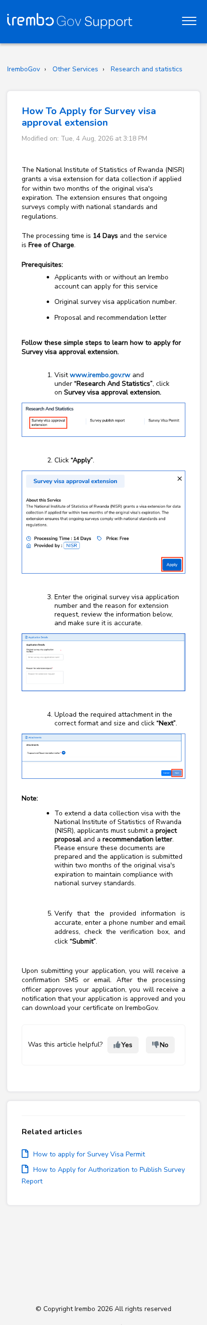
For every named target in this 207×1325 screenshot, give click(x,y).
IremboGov (23, 69)
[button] (189, 19)
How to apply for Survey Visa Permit (89, 1154)
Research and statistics (146, 69)
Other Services (75, 69)
